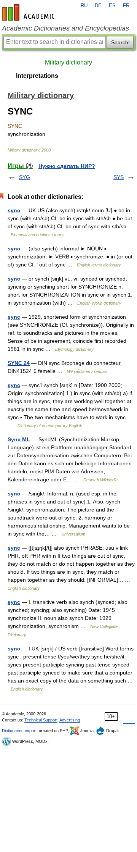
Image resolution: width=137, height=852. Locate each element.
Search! (120, 42)
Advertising (69, 720)
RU (84, 5)
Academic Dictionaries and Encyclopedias (65, 28)
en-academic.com (29, 12)
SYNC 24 (19, 363)
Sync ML (19, 439)
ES (112, 5)
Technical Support (40, 720)
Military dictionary (68, 62)
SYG (24, 177)
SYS (118, 177)
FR (126, 5)
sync (14, 210)
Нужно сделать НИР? (66, 166)
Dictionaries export (19, 730)
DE (98, 5)
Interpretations (37, 76)
